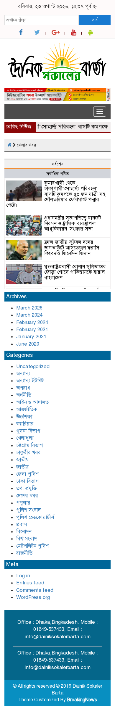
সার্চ (95, 19)
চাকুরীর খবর (28, 452)
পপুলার (23, 503)
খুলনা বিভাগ (28, 431)
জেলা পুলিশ (27, 474)
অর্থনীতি (23, 395)
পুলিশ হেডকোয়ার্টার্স (35, 517)
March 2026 (29, 308)
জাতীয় (22, 460)
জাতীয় (22, 467)
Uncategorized (33, 366)
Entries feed (30, 583)
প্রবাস (21, 524)
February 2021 (32, 329)
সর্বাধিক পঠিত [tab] (57, 173)
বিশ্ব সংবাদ (26, 539)
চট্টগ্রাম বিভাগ (29, 445)
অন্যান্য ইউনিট (30, 381)
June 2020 (27, 344)
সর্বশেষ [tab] (57, 164)
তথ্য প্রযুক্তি (26, 488)
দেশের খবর (27, 496)
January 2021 (31, 336)
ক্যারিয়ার (25, 424)
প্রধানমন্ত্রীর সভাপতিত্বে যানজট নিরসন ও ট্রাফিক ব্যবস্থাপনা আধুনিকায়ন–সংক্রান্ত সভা (72, 223)
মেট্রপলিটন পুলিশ (32, 546)
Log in (23, 576)
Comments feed (34, 590)
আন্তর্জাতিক (26, 409)
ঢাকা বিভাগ (27, 481)
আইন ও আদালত (32, 402)
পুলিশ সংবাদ (28, 510)
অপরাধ (23, 388)
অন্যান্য (23, 373)
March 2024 (29, 315)
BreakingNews (82, 700)
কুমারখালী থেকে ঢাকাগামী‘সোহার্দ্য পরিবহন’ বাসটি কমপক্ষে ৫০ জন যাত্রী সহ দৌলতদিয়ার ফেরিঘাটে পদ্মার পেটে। (55, 194)
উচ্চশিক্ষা (24, 417)
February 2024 (32, 322)
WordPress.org (33, 597)
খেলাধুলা (25, 438)
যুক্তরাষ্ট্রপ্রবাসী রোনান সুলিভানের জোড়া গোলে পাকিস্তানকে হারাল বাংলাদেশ (75, 272)
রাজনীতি (24, 553)
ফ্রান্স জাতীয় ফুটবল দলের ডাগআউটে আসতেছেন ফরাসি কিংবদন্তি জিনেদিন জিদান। (71, 247)
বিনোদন (24, 531)
